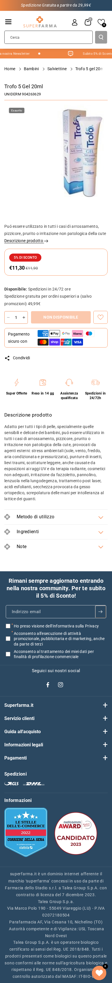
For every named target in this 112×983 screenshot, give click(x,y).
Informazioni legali (23, 744)
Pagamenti (15, 758)
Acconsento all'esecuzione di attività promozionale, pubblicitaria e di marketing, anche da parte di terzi (59, 638)
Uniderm (12, 94)
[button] (8, 21)
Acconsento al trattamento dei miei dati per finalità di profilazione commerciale (54, 654)
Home (10, 68)
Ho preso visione (56, 626)
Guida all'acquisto (22, 731)
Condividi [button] (21, 358)
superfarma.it (23, 874)
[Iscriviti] (100, 611)
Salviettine (57, 68)
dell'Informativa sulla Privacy (72, 626)
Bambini (32, 68)
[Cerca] (101, 37)
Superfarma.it (18, 705)
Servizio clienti (19, 718)
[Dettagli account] (74, 22)
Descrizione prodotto (24, 240)
